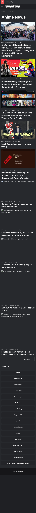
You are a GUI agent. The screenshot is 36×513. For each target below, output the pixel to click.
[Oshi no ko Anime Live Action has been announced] (18, 190)
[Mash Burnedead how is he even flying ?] (18, 130)
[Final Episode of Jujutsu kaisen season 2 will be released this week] (18, 330)
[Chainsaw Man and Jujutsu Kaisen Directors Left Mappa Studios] (18, 218)
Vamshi (5, 79)
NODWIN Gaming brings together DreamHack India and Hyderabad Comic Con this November (16, 84)
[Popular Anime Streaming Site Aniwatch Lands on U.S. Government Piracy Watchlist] (18, 158)
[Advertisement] (18, 28)
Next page (27, 359)
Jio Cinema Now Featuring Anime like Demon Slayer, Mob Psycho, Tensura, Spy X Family (16, 115)
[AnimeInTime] (12, 6)
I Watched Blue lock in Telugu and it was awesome (20, 2)
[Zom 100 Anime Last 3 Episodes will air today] (18, 286)
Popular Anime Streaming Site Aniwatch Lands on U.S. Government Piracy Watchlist (15, 175)
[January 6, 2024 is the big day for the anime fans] (18, 249)
